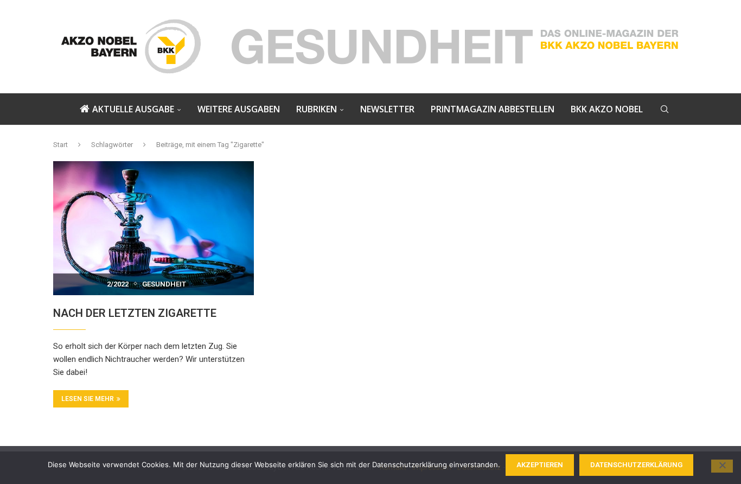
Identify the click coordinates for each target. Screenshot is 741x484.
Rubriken (316, 109)
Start (60, 145)
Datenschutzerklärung (636, 465)
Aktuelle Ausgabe (133, 109)
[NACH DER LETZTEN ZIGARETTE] (153, 228)
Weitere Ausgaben (238, 109)
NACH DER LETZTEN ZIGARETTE (134, 313)
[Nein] (722, 466)
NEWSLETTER (387, 109)
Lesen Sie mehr (87, 399)
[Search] (664, 109)
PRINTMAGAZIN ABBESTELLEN (492, 109)
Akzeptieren (539, 465)
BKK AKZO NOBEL (607, 109)
